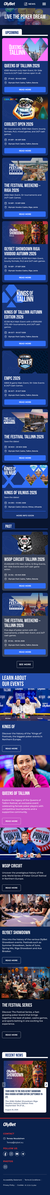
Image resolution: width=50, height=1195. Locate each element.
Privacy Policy (9, 1185)
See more (25, 664)
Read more (25, 89)
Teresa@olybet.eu (15, 1142)
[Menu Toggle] (44, 4)
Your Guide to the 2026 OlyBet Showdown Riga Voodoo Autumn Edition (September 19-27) (24, 1094)
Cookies (20, 1185)
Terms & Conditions (32, 1180)
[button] (3, 1084)
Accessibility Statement (12, 1180)
